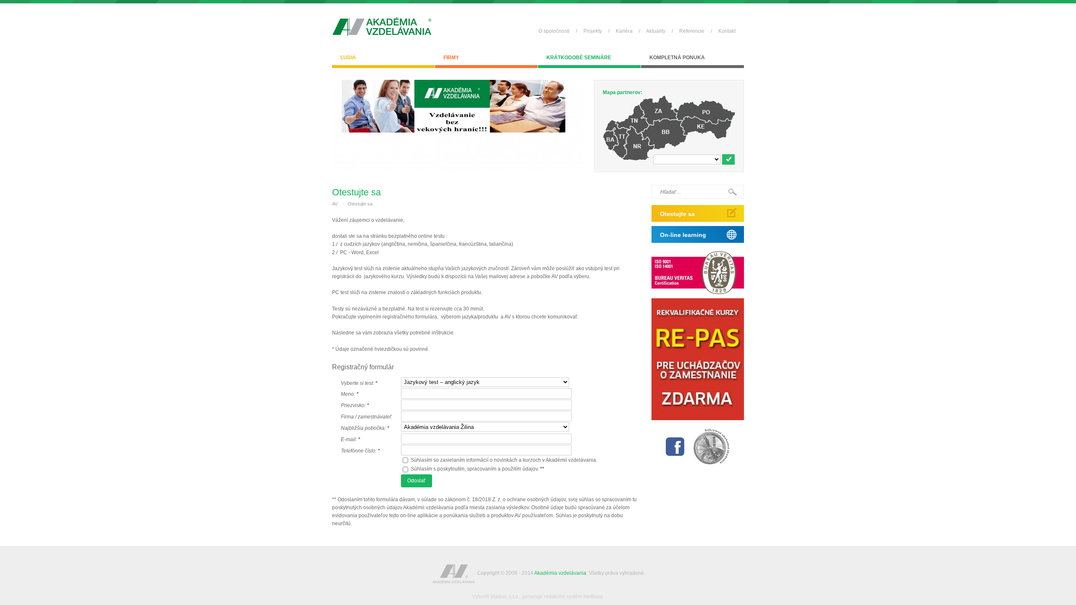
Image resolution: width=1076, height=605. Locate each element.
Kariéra (624, 31)
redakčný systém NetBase (573, 597)
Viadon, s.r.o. (505, 597)
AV (335, 203)
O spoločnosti (554, 31)
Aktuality (655, 31)
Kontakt (727, 31)
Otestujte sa (360, 203)
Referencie (691, 31)
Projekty (592, 31)
